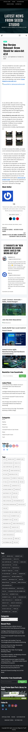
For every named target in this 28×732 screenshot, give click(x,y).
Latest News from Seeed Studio (14, 20)
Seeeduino (6, 527)
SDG (15, 519)
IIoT (5, 474)
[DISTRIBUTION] (19, 6)
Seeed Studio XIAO (18, 523)
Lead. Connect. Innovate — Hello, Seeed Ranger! (12, 300)
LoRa (21, 482)
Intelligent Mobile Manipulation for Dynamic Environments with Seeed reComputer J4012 (13, 392)
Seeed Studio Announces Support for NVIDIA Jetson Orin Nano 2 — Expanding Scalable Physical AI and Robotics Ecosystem (14, 661)
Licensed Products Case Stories (10, 429)
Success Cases (7, 538)
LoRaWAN (6, 485)
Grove (6, 224)
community (19, 459)
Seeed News (7, 523)
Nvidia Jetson (7, 500)
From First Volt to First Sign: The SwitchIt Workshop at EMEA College (12, 409)
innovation (6, 478)
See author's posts (14, 214)
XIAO (16, 542)
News (5, 41)
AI (4, 459)
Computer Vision (8, 463)
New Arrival (15, 224)
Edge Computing (7, 466)
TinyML (17, 538)
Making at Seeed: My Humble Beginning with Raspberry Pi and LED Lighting (14, 234)
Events (17, 466)
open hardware (18, 500)
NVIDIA (14, 497)
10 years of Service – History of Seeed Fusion (12, 229)
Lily (6, 57)
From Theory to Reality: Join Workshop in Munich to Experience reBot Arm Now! (13, 655)
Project (6, 516)
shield (20, 224)
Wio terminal (7, 542)
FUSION (13, 1)
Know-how (5, 427)
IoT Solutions (13, 482)
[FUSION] (11, 6)
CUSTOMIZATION (20, 1)
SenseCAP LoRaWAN (8, 531)
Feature (4, 424)
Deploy (4, 422)
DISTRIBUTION (18, 3)
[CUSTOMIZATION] (14, 6)
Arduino (11, 459)
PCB (5, 508)
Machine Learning (8, 489)
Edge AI (17, 463)
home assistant (15, 470)
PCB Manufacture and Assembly (11, 512)
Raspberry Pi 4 (7, 519)
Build (3, 419)
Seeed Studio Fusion (7, 434)
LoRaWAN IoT (15, 485)
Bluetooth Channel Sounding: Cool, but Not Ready (12, 671)
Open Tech (21, 504)
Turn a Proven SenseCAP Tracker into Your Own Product (13, 397)
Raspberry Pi (15, 516)
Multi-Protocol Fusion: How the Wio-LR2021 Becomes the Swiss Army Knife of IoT (12, 666)
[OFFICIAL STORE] (8, 6)
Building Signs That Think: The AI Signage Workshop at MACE (11, 651)
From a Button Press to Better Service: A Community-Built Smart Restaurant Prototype (12, 386)
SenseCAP (15, 527)
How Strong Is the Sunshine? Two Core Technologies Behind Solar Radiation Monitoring (12, 403)
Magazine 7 (20, 728)
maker (17, 489)
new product (7, 493)
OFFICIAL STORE (7, 1)
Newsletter (6, 497)
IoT (5, 482)
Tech (3, 437)
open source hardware (9, 504)
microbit (10, 224)
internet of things (17, 478)
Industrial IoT (13, 474)
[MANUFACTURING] (16, 6)
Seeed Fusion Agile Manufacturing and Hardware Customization (13, 351)
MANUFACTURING (10, 3)
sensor (18, 531)
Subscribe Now (22, 376)
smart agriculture (8, 534)
